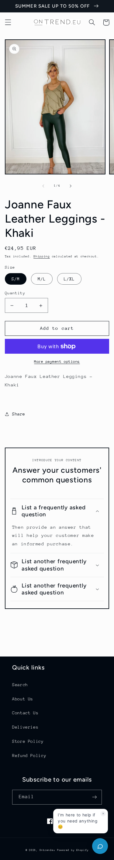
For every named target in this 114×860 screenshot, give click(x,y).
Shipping (41, 256)
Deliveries (25, 727)
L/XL (69, 278)
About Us (22, 698)
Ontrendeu (47, 850)
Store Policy (28, 741)
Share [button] (18, 414)
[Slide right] (71, 186)
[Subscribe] (95, 797)
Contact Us (25, 712)
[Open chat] (100, 846)
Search (20, 684)
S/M (16, 278)
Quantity (15, 293)
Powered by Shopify (72, 850)
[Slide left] (43, 186)
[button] (8, 22)
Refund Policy (29, 755)
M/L (42, 278)
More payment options (57, 361)
